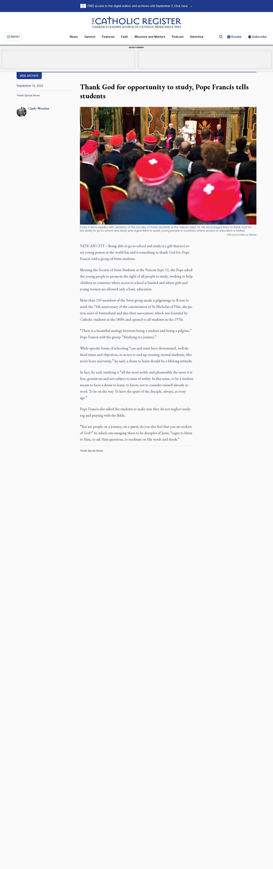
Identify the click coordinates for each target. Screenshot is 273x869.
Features (108, 36)
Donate (236, 36)
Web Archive (29, 75)
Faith (124, 36)
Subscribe (259, 36)
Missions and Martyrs (150, 36)
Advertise (196, 36)
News (74, 36)
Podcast (177, 36)
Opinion (89, 36)
